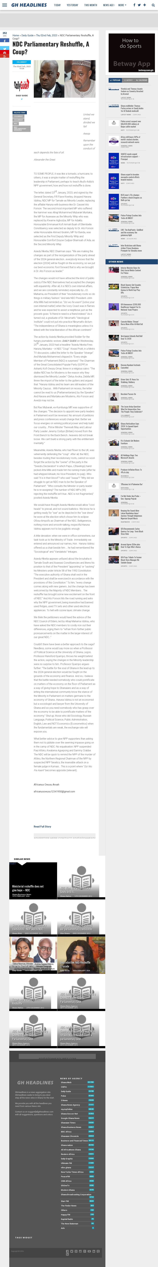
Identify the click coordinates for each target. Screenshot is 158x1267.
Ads (63, 1228)
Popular (116, 80)
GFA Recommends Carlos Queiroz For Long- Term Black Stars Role (132, 531)
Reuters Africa (67, 1154)
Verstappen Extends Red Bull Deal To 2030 (131, 337)
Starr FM (65, 1201)
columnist (18, 120)
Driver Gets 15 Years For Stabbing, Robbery (130, 380)
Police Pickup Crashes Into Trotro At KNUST (131, 216)
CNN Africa (66, 1181)
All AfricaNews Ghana (71, 1150)
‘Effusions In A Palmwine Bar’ (132, 484)
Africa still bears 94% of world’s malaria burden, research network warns (130, 140)
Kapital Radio (67, 1219)
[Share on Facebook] (4, 40)
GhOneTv (65, 1185)
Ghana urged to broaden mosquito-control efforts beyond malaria (130, 177)
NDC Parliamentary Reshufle (20, 128)
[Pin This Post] (4, 52)
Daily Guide (27, 35)
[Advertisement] (57, 126)
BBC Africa (66, 1132)
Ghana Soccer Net (69, 1114)
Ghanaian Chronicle (70, 1136)
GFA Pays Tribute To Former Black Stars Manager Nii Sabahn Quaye (131, 560)
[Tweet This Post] (4, 48)
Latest (129, 80)
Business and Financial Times (74, 1141)
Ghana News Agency (70, 1105)
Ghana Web (66, 1082)
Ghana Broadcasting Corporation (76, 1194)
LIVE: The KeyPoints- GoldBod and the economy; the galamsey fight (132, 232)
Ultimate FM (66, 1163)
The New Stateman (69, 1224)
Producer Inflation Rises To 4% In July (131, 471)
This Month (90, 5)
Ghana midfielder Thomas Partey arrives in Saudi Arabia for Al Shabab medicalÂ (132, 108)
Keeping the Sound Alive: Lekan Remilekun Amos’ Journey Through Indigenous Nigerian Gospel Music (131, 514)
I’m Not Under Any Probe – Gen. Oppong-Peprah (131, 497)
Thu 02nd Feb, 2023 (46, 35)
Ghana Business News (71, 1127)
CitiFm (64, 1087)
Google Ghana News (70, 1118)
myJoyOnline (67, 1109)
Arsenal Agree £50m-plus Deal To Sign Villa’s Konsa (131, 545)
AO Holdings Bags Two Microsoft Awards (129, 456)
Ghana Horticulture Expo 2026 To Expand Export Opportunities (130, 426)
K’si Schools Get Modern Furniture (130, 442)
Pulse (63, 1096)
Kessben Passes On (128, 394)
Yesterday (72, 5)
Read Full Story (42, 826)
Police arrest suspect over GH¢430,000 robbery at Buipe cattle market (131, 124)
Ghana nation (67, 1145)
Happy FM (65, 1215)
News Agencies (111, 5)
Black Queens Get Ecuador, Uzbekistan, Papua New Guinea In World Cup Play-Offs (131, 289)
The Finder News (68, 1206)
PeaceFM (65, 1176)
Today (57, 5)
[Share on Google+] (4, 56)
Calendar (143, 80)
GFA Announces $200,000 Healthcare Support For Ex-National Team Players (131, 307)
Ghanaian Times (68, 1123)
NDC (15, 123)
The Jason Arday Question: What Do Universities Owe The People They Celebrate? (132, 409)
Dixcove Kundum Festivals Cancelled (130, 366)
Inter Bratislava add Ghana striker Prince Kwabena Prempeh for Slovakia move (131, 248)
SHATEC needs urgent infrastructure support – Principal (130, 157)
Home (15, 35)
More (121, 5)
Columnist (18, 116)
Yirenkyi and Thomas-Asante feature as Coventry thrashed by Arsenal (132, 91)
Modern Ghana (68, 1190)
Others (64, 1210)
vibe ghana (66, 1167)
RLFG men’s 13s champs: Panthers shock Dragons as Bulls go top (131, 198)
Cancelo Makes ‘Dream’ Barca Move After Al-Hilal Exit (132, 323)
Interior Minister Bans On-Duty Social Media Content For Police (131, 270)
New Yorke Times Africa (72, 1172)
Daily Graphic (67, 1159)
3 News (64, 1100)
